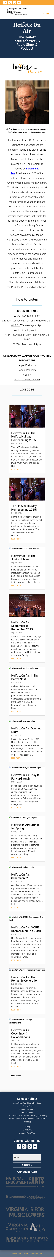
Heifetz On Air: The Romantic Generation (24, 979)
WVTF (18, 330)
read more (16, 469)
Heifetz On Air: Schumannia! (20, 876)
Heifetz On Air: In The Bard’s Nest (25, 677)
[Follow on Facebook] (5, 2)
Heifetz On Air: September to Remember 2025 (22, 626)
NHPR (8, 334)
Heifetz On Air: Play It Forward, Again (25, 776)
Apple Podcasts (27, 365)
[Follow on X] (10, 2)
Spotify (27, 374)
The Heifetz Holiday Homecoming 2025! (24, 507)
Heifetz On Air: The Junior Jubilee (23, 557)
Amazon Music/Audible (27, 379)
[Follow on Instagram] (14, 2)
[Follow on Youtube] (19, 2)
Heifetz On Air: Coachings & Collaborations (20, 1033)
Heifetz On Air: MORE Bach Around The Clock (26, 929)
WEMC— (6, 320)
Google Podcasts (27, 369)
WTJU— (18, 315)
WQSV (16, 344)
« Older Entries (15, 1076)
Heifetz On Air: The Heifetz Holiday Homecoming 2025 (23, 436)
